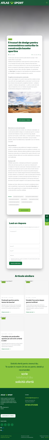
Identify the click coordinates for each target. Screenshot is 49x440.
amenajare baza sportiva (18, 196)
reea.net (46, 437)
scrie (24, 373)
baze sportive (24, 199)
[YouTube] (5, 424)
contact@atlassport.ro (32, 398)
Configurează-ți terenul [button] (24, 120)
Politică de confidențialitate (27, 437)
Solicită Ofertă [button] (24, 210)
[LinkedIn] (12, 424)
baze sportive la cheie (33, 199)
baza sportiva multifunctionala (32, 196)
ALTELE (10, 39)
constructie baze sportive (27, 201)
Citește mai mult (6, 312)
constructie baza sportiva (14, 201)
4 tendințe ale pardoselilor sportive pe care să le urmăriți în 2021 (12, 339)
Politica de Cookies (44, 436)
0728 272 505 (31, 405)
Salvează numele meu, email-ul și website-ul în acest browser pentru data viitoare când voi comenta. (25, 259)
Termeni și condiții (25, 436)
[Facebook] (2, 424)
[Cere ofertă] (47, 220)
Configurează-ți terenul (8, 415)
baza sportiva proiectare (14, 199)
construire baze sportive (14, 204)
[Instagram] (8, 424)
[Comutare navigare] (46, 3)
